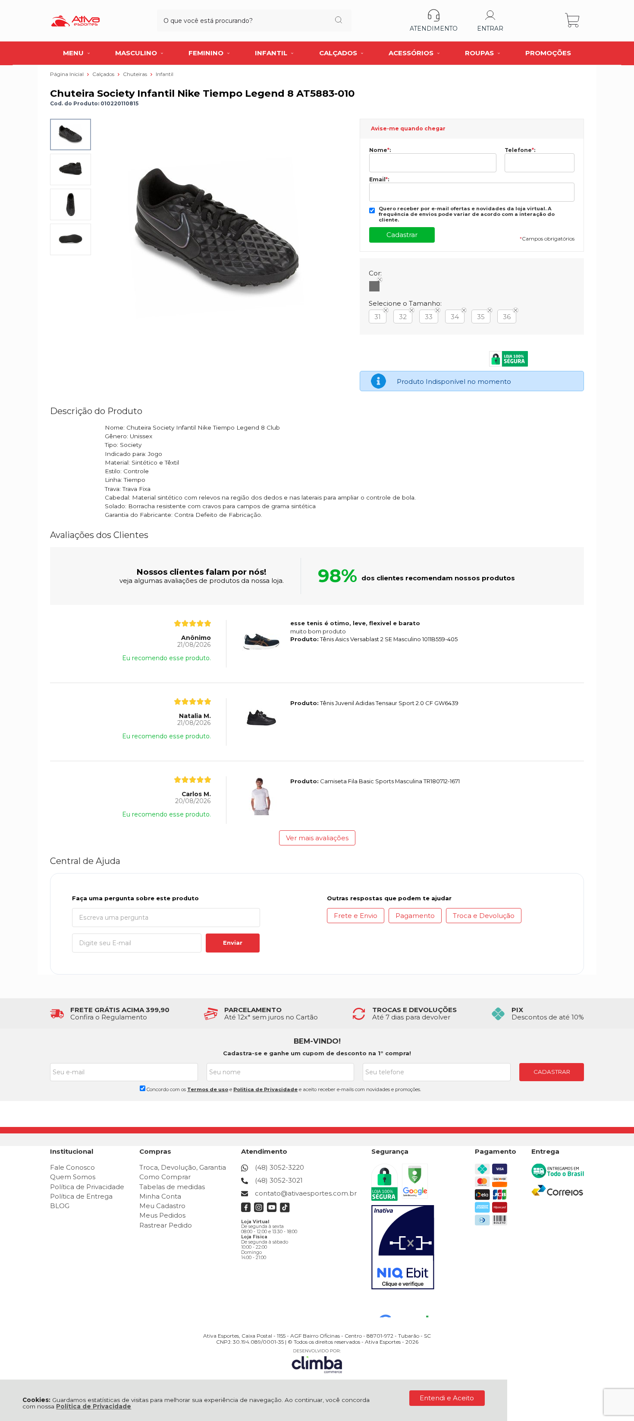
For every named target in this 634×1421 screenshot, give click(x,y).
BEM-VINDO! (317, 1041)
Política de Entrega (81, 1196)
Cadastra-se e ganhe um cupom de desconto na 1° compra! (317, 1053)
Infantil (164, 74)
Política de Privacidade (93, 1406)
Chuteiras (135, 74)
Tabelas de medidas (172, 1187)
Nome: (380, 150)
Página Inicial (67, 74)
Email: (379, 180)
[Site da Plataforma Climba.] (317, 1361)
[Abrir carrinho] (573, 20)
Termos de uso (207, 1089)
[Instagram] (259, 1210)
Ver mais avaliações (317, 838)
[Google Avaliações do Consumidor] (407, 1305)
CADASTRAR (552, 1071)
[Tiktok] (285, 1210)
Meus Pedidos (162, 1215)
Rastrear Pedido (165, 1225)
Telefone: (520, 150)
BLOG (59, 1206)
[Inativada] (402, 1247)
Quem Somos (72, 1177)
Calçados (104, 74)
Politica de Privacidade (265, 1089)
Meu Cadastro (162, 1206)
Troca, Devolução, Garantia (182, 1167)
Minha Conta (160, 1196)
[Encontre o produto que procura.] (338, 21)
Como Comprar (165, 1177)
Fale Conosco (72, 1167)
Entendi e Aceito (447, 1398)
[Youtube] (272, 1210)
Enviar (232, 942)
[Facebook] (246, 1210)
